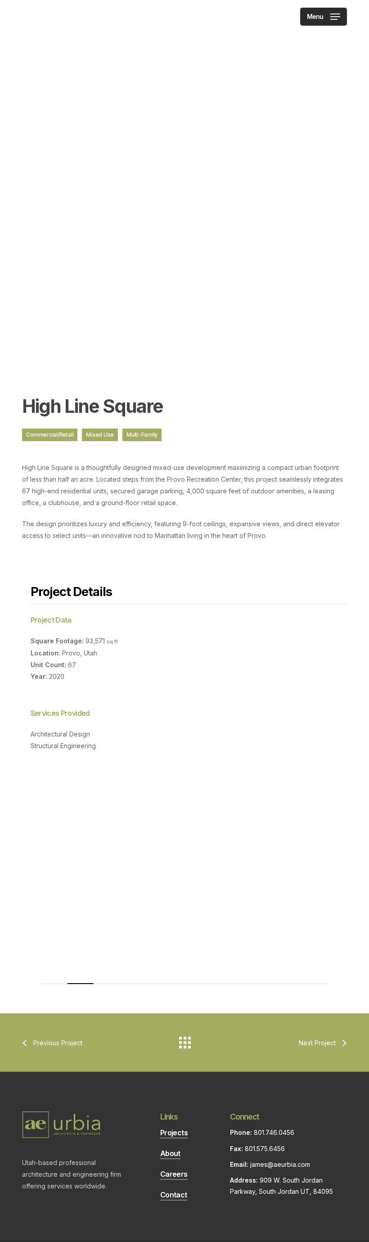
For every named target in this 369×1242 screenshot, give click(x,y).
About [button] (170, 1153)
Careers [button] (174, 1174)
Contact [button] (173, 1194)
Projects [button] (174, 1132)
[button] (323, 16)
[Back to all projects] (185, 1040)
